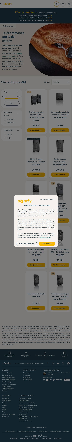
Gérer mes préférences (26, 243)
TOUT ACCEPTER (47, 243)
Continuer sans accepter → (47, 199)
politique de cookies (45, 237)
